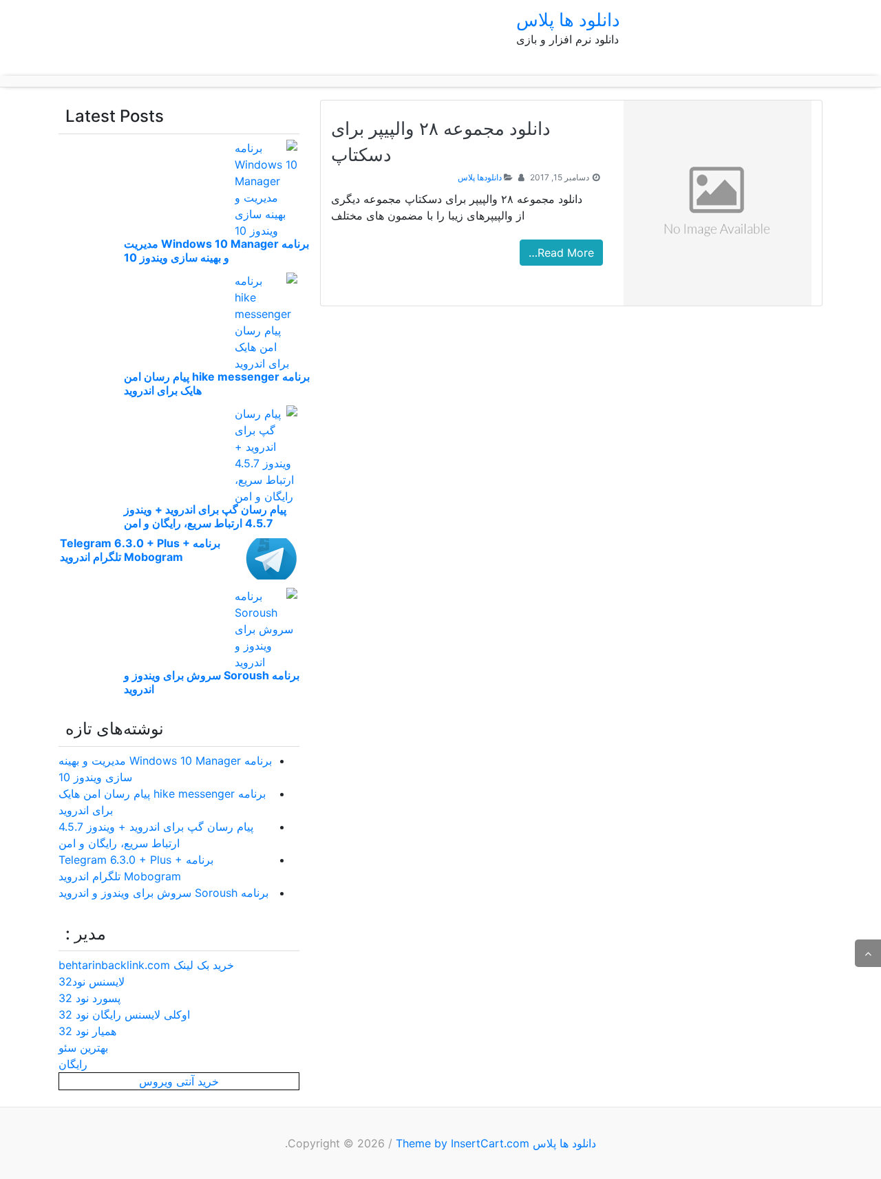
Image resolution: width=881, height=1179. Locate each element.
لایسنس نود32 (92, 981)
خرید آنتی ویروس (179, 1081)
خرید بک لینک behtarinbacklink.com (146, 965)
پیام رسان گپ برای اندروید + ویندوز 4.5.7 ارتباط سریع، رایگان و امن (205, 516)
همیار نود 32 (87, 1031)
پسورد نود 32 (89, 998)
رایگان (73, 1064)
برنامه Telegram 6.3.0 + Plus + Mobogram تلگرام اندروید (140, 550)
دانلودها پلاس (480, 177)
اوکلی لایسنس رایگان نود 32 (124, 1014)
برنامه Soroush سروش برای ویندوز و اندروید (163, 893)
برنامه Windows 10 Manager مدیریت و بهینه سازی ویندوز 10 (216, 250)
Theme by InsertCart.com (462, 1143)
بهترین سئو (83, 1047)
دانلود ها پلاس (568, 19)
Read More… (561, 252)
